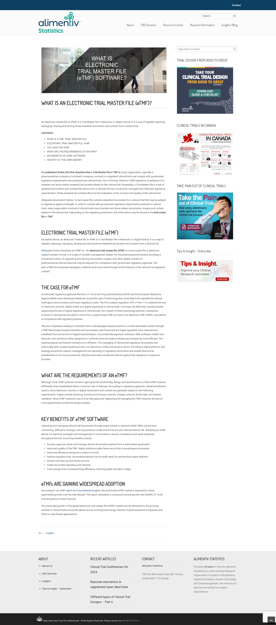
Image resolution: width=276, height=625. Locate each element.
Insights (50, 533)
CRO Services (49, 573)
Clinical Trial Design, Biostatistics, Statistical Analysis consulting (61, 22)
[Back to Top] (271, 620)
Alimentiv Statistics (152, 565)
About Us (47, 566)
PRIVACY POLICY (131, 620)
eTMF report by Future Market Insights (79, 490)
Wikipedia (46, 200)
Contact (236, 5)
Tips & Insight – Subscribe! (56, 588)
